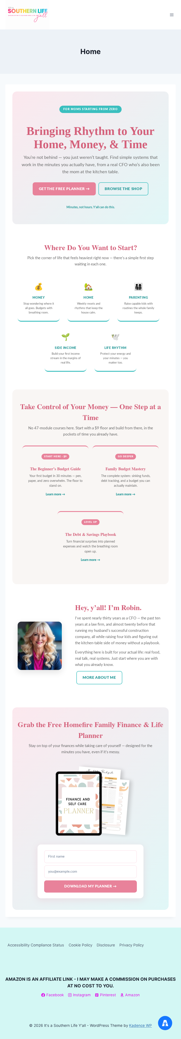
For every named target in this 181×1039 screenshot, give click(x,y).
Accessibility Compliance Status (36, 945)
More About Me (99, 677)
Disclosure (106, 945)
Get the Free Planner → (64, 189)
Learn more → (55, 494)
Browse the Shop (123, 189)
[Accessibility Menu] (165, 1023)
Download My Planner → (90, 886)
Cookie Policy (80, 945)
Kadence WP (140, 1025)
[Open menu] (172, 14)
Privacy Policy (131, 945)
